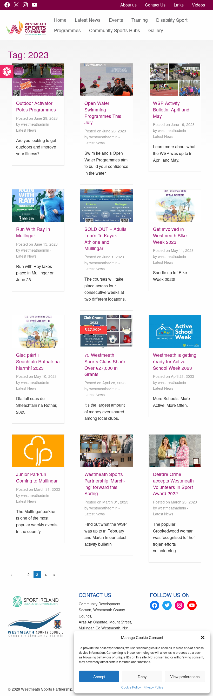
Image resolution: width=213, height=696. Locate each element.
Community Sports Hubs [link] (114, 30)
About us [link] (128, 5)
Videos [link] (198, 5)
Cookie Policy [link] (131, 687)
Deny (142, 676)
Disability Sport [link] (172, 20)
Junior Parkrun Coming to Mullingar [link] (37, 477)
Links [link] (179, 5)
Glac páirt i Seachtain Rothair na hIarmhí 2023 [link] (38, 361)
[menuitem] (128, 5)
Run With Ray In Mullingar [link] (33, 232)
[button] (202, 637)
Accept (99, 676)
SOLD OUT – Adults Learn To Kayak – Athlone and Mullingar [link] (105, 238)
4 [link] (46, 574)
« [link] (11, 574)
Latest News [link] (88, 20)
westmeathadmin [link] (35, 124)
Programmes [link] (67, 30)
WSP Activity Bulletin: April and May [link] (171, 109)
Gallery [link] (155, 30)
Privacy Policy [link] (153, 687)
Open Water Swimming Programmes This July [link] (102, 112)
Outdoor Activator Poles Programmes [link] (36, 106)
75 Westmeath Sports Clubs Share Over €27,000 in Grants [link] (104, 364)
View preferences (185, 676)
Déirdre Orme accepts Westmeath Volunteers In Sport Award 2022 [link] (173, 483)
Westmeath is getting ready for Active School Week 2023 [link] (174, 361)
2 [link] (29, 574)
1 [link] (20, 574)
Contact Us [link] (155, 5)
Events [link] (116, 20)
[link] (7, 71)
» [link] (54, 574)
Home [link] (60, 20)
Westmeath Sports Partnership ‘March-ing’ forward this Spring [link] (104, 483)
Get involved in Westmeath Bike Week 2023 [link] (170, 235)
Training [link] (139, 20)
